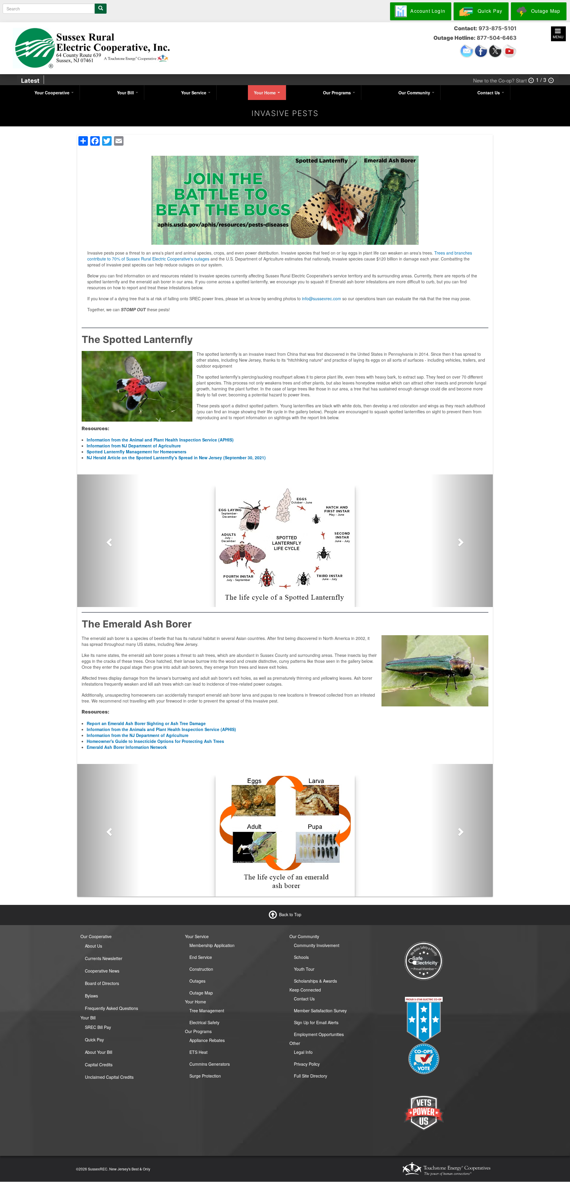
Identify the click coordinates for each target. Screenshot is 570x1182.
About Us (93, 946)
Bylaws (91, 996)
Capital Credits (99, 1064)
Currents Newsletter (103, 958)
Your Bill (126, 93)
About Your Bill (98, 1052)
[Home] (92, 47)
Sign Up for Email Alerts (316, 1022)
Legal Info (303, 1052)
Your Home (265, 93)
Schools (301, 957)
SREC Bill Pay (98, 1027)
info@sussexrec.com (321, 298)
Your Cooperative (52, 93)
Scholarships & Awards (315, 981)
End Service (200, 957)
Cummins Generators (209, 1064)
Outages (197, 981)
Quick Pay (94, 1040)
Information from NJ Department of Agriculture (134, 446)
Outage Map (201, 993)
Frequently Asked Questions (111, 1008)
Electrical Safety (204, 1022)
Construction (201, 969)
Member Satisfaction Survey (320, 1010)
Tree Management (206, 1010)
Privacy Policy (307, 1064)
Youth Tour (304, 969)
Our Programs (337, 93)
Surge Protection (205, 1076)
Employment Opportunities (319, 1034)
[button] (108, 540)
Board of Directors (102, 983)
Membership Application (212, 945)
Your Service (194, 93)
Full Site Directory (310, 1076)
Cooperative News (102, 971)
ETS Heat (198, 1052)
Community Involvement (316, 945)
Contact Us (489, 93)
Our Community (414, 93)
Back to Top (290, 914)
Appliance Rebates (207, 1040)
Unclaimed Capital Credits (109, 1077)
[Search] (101, 9)
